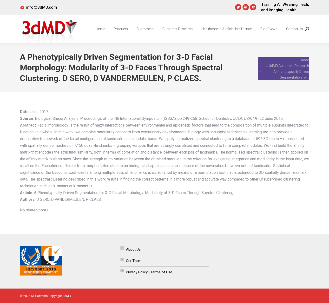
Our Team (133, 261)
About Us (133, 249)
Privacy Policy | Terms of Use (149, 272)
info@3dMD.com (41, 7)
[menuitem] (100, 29)
